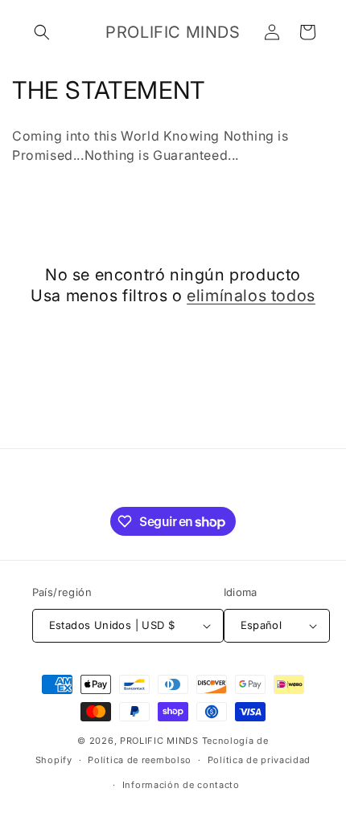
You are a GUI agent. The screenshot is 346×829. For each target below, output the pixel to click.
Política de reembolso (140, 760)
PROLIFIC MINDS (159, 740)
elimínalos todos (251, 295)
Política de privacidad (259, 760)
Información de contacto (181, 784)
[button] (42, 32)
